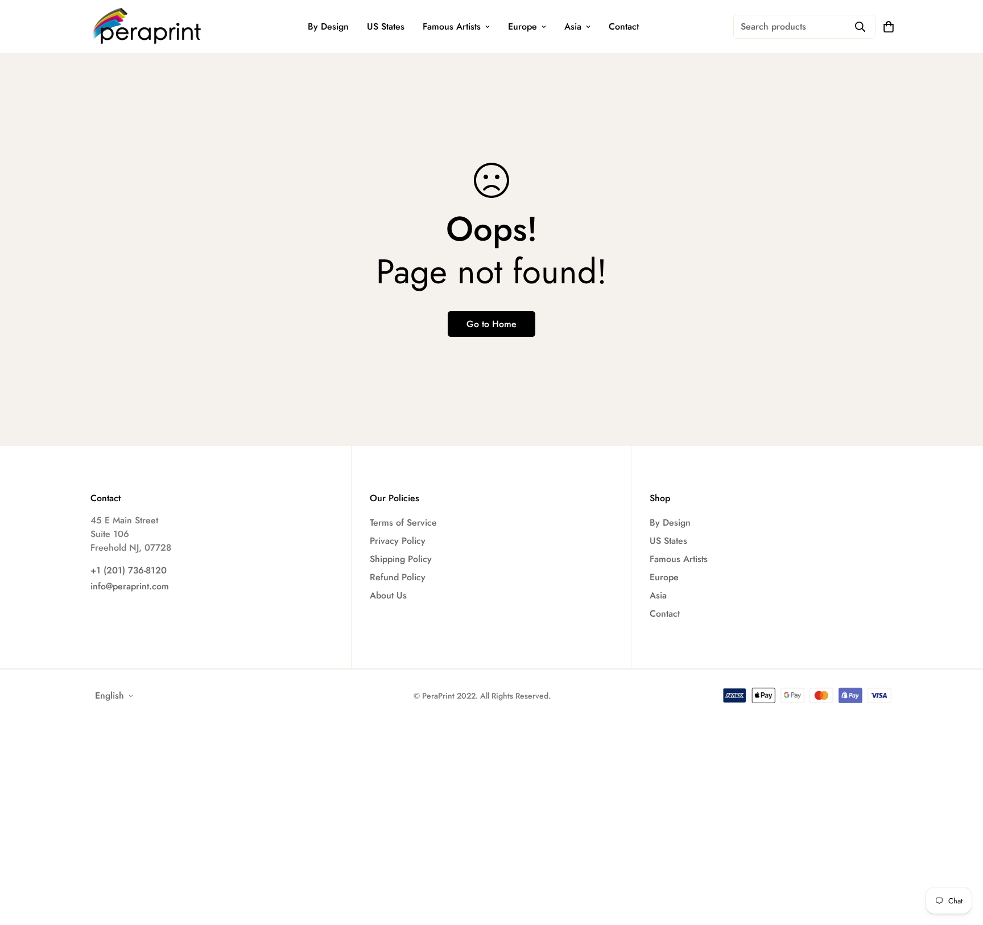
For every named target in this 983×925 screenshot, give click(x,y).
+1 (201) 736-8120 (128, 570)
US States (385, 26)
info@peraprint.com (129, 586)
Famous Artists (452, 26)
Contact (624, 26)
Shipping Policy (401, 558)
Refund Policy (398, 577)
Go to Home (491, 324)
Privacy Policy (398, 540)
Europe (522, 26)
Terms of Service (403, 522)
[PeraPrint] (147, 26)
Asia (572, 26)
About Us (388, 595)
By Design (328, 26)
